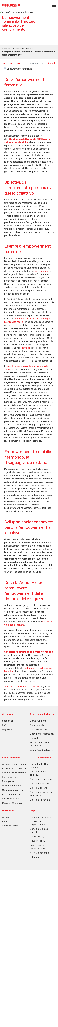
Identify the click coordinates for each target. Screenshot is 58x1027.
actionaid (50, 63)
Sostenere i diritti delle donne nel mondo (28, 652)
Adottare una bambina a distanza (22, 686)
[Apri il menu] (54, 5)
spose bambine (41, 271)
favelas (26, 348)
